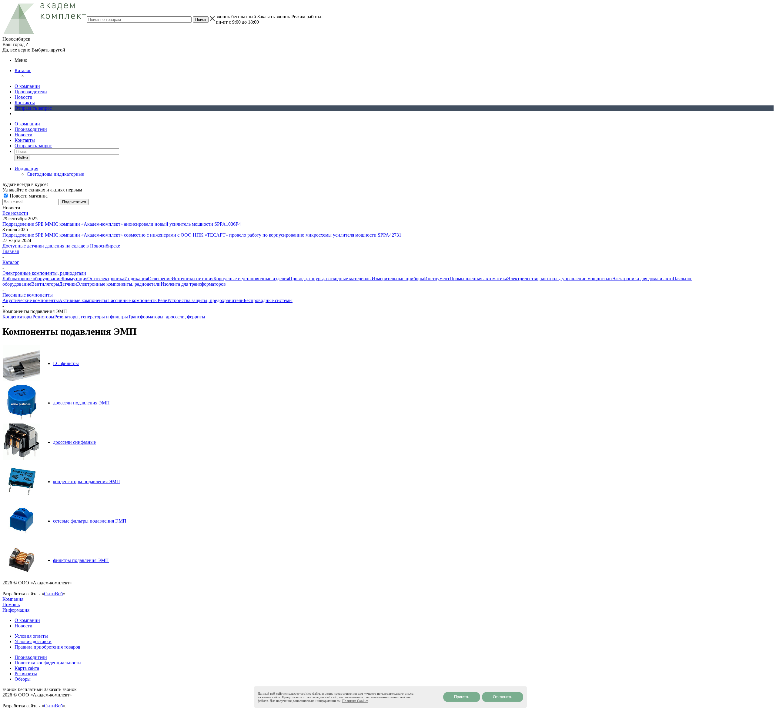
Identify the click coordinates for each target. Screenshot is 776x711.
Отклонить (502, 697)
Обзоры (23, 679)
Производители (31, 91)
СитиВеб (53, 593)
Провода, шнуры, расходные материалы (330, 278)
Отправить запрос (33, 108)
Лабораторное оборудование (32, 278)
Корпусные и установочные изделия (251, 278)
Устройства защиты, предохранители (205, 300)
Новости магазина (28, 195)
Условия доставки (33, 641)
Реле (162, 300)
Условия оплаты (31, 636)
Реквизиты (26, 673)
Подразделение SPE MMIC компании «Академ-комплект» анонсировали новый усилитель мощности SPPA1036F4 (121, 224)
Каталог (23, 70)
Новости (23, 97)
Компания (12, 599)
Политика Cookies (355, 701)
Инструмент (437, 278)
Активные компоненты (83, 300)
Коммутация (74, 278)
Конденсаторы (17, 316)
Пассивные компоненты (132, 300)
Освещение (160, 278)
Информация (15, 610)
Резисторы (43, 316)
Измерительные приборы (398, 278)
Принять (461, 697)
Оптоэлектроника (105, 278)
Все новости (15, 213)
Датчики (68, 284)
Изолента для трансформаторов (193, 284)
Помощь (11, 604)
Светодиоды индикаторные (55, 174)
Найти (22, 158)
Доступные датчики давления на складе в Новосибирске (61, 245)
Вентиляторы (45, 284)
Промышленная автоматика (478, 278)
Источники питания (192, 278)
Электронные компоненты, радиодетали (119, 284)
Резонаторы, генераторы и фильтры (91, 316)
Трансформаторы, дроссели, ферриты (166, 316)
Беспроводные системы (268, 300)
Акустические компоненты (30, 300)
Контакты (25, 102)
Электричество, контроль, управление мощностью (559, 278)
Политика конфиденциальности (48, 662)
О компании (27, 86)
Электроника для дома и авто (642, 278)
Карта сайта (27, 668)
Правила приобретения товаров (47, 647)
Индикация (136, 278)
